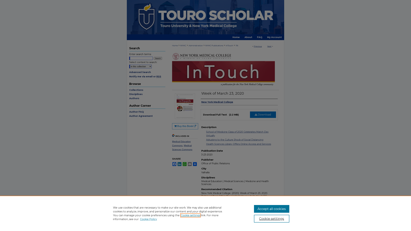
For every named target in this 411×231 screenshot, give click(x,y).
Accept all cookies (272, 209)
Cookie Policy (148, 219)
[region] (205, 213)
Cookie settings (190, 215)
